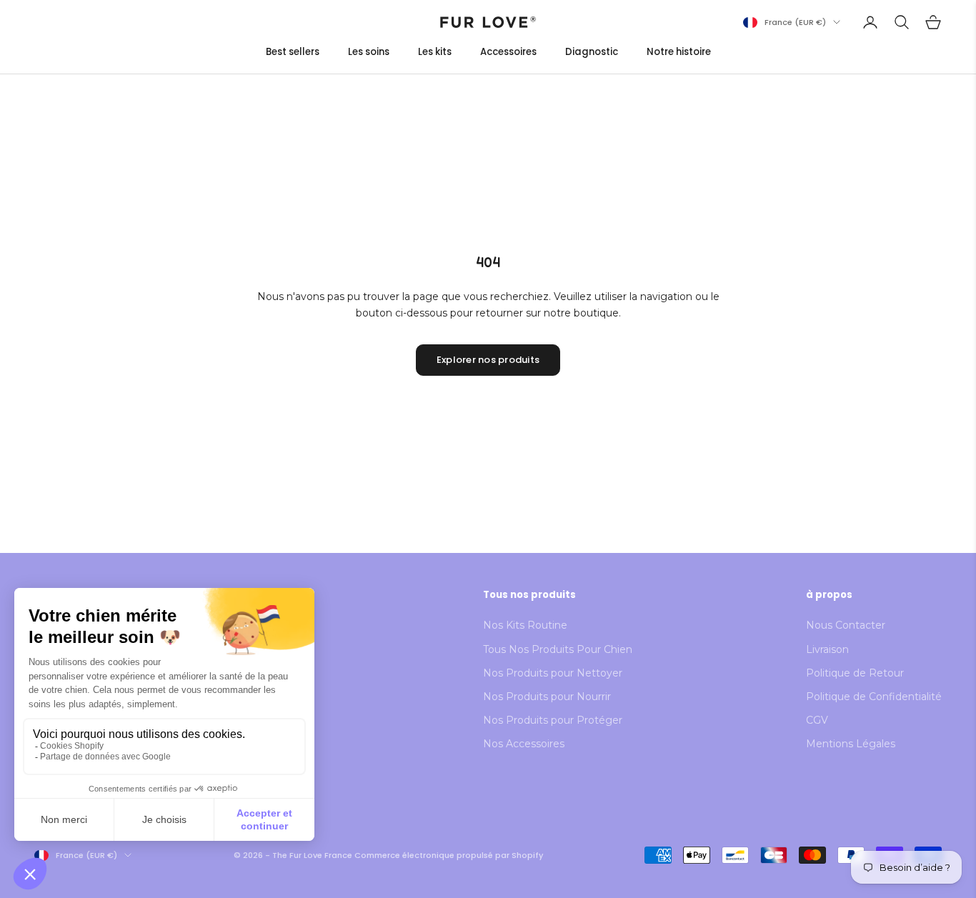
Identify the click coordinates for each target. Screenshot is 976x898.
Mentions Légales (850, 743)
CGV (817, 720)
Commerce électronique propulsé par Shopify (448, 855)
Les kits (435, 52)
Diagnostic (591, 52)
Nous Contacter (845, 625)
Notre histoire (679, 52)
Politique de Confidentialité (874, 696)
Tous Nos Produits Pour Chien (557, 649)
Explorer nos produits (488, 359)
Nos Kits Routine (525, 625)
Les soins (368, 52)
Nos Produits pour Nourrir (547, 696)
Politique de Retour (855, 673)
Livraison (827, 649)
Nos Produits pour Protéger (552, 720)
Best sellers (292, 52)
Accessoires (508, 52)
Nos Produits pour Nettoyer (552, 673)
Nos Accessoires (523, 743)
